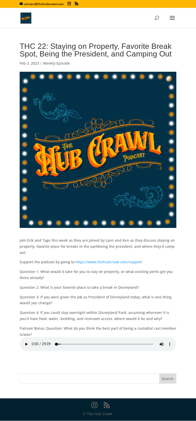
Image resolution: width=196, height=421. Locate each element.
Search (168, 378)
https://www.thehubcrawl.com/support (109, 261)
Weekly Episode (56, 63)
